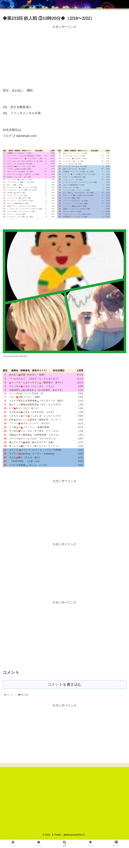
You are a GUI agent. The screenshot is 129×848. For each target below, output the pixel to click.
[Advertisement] (64, 53)
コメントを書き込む (64, 684)
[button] (119, 496)
